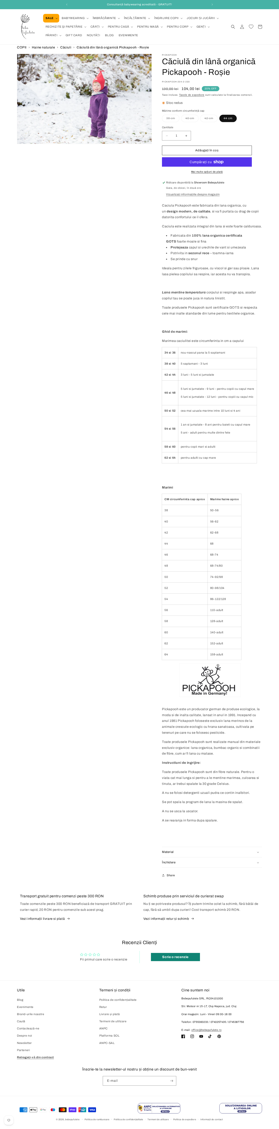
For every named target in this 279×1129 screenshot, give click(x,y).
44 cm (228, 118)
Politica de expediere (184, 1119)
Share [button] (171, 875)
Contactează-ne (28, 1028)
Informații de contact (211, 1119)
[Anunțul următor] (212, 4)
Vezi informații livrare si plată (42, 918)
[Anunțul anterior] (66, 4)
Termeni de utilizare (113, 1021)
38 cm (172, 119)
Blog (20, 999)
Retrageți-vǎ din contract (35, 1057)
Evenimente (25, 1007)
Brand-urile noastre (30, 1014)
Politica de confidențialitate (118, 999)
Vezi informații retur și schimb (166, 918)
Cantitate (167, 127)
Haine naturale (43, 47)
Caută (21, 1021)
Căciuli (65, 47)
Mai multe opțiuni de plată (207, 171)
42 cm (211, 119)
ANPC (103, 1028)
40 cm (192, 119)
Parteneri (23, 1050)
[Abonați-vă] (171, 1081)
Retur (103, 1007)
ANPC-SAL (107, 1043)
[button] (51, 18)
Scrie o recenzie (175, 957)
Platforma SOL (109, 1035)
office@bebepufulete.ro (206, 1030)
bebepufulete (72, 1119)
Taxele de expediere (191, 94)
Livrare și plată (109, 1014)
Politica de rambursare (97, 1119)
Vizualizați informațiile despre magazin (193, 194)
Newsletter (24, 1043)
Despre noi (24, 1035)
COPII (22, 47)
